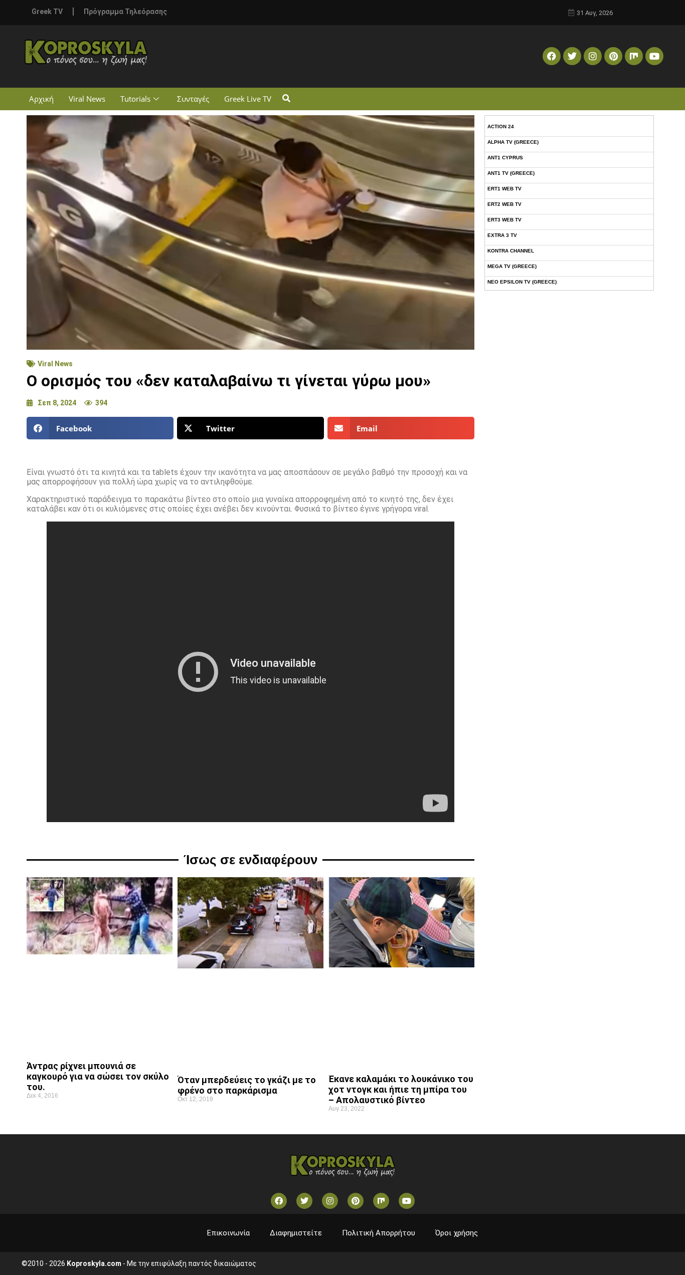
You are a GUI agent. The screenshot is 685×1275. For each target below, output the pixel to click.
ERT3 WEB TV (504, 219)
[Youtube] (654, 56)
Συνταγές (193, 99)
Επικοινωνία (228, 1232)
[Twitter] (572, 56)
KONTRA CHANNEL (510, 250)
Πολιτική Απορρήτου (378, 1232)
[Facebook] (552, 56)
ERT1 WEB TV (504, 188)
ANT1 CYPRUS (505, 157)
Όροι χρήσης (456, 1232)
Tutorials (135, 99)
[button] (286, 99)
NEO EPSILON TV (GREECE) (522, 282)
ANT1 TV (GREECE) (511, 173)
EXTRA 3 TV (502, 235)
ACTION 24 (500, 126)
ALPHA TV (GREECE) (513, 142)
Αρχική (41, 99)
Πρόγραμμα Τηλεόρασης (125, 12)
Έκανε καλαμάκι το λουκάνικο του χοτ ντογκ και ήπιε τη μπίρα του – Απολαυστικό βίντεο (400, 1089)
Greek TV (47, 12)
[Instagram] (593, 56)
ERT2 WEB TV (504, 204)
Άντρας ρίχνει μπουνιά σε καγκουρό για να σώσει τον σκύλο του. (98, 1076)
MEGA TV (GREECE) (512, 266)
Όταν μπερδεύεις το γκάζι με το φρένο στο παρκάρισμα (247, 1085)
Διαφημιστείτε (296, 1232)
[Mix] (634, 56)
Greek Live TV (247, 99)
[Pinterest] (613, 56)
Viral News (87, 99)
